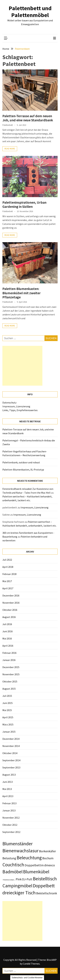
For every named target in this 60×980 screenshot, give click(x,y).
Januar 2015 (9, 731)
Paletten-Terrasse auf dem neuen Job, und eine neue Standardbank (27, 118)
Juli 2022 (7, 559)
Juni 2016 (7, 631)
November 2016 (11, 602)
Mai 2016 (7, 638)
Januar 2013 (9, 810)
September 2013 (11, 767)
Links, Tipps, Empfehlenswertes (20, 410)
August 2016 (9, 617)
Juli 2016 (7, 624)
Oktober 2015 (9, 681)
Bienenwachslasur (20, 851)
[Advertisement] (22, 366)
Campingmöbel (17, 886)
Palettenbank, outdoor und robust (21, 462)
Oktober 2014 (9, 753)
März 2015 (7, 724)
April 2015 (7, 717)
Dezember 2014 (10, 738)
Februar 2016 (9, 652)
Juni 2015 (7, 703)
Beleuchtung (29, 858)
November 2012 (11, 817)
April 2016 (7, 645)
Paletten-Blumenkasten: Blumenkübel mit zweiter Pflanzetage (21, 292)
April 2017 (7, 588)
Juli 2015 (7, 695)
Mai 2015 (7, 710)
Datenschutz (9, 402)
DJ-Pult (27, 879)
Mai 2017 (7, 581)
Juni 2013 (7, 781)
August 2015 (9, 688)
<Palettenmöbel (8, 880)
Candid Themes (31, 963)
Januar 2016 (9, 660)
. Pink (18, 879)
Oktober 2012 (9, 824)
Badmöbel (12, 872)
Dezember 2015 (10, 667)
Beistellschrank (46, 893)
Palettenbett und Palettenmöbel (30, 12)
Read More (9, 148)
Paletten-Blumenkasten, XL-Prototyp (23, 469)
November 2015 (11, 674)
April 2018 (7, 566)
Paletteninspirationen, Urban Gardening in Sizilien (24, 204)
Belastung (9, 858)
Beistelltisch (45, 879)
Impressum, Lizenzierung (16, 406)
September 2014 (11, 760)
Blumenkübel (36, 872)
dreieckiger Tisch (19, 893)
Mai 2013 (7, 789)
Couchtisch (13, 865)
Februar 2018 (9, 574)
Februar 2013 (9, 803)
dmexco (49, 865)
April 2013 (7, 796)
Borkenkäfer (47, 851)
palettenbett (7, 125)
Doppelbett (44, 886)
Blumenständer (17, 844)
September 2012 (11, 832)
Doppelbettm (34, 865)
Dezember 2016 (10, 595)
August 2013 (9, 774)
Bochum (47, 858)
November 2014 (11, 746)
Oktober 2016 (9, 609)
